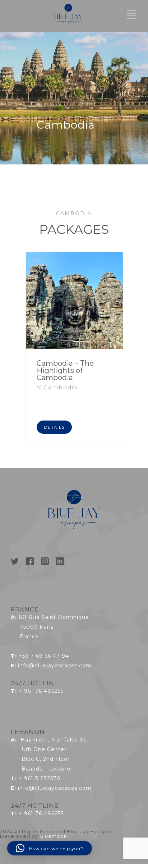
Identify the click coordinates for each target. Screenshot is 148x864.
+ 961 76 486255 (41, 691)
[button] (49, 848)
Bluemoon (53, 836)
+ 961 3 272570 (40, 778)
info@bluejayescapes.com (55, 665)
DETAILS (54, 427)
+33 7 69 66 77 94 (44, 656)
